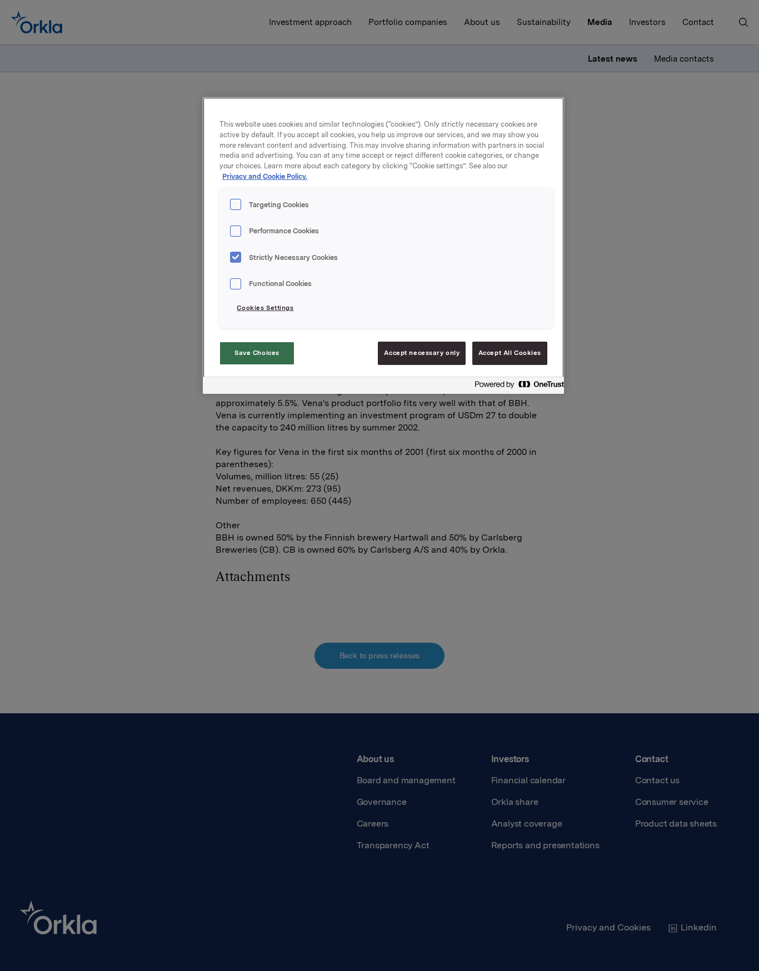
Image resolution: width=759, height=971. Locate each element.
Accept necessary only (422, 353)
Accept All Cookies (509, 353)
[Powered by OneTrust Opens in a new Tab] (516, 387)
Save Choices (256, 353)
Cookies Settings (265, 308)
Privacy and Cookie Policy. (264, 176)
